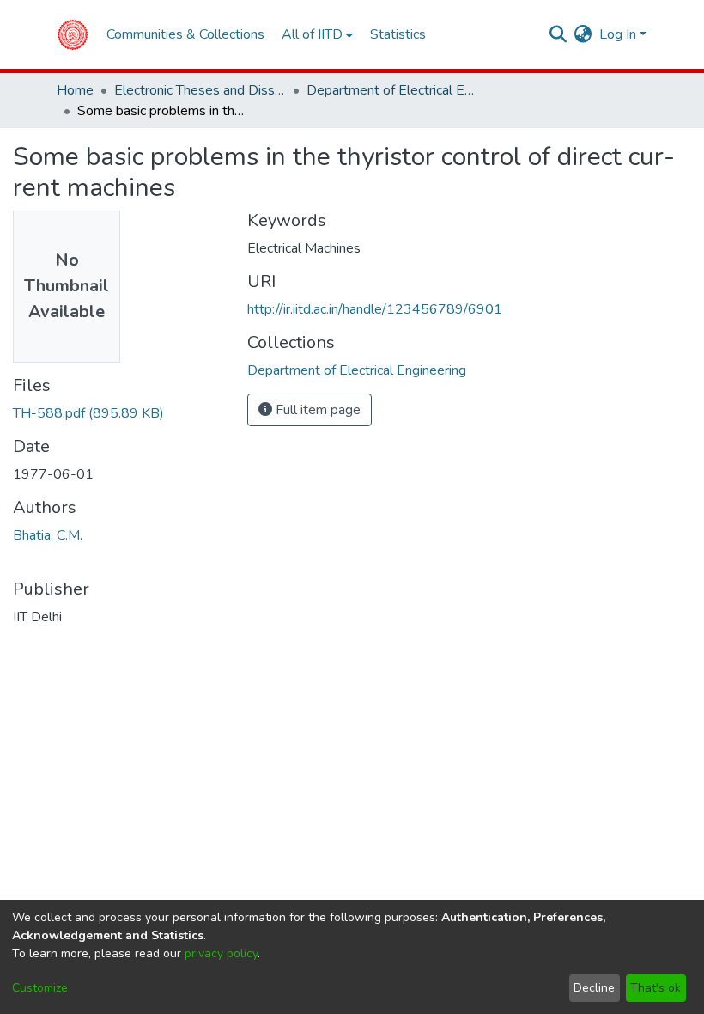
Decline (594, 988)
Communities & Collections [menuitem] (185, 34)
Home (75, 90)
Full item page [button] (316, 409)
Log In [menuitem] (617, 34)
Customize (40, 988)
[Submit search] (558, 34)
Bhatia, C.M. (47, 535)
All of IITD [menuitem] (312, 34)
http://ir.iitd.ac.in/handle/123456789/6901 (374, 309)
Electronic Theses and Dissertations (200, 90)
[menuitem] (583, 34)
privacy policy (221, 953)
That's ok (655, 988)
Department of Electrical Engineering (392, 90)
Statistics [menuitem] (398, 34)
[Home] (72, 34)
